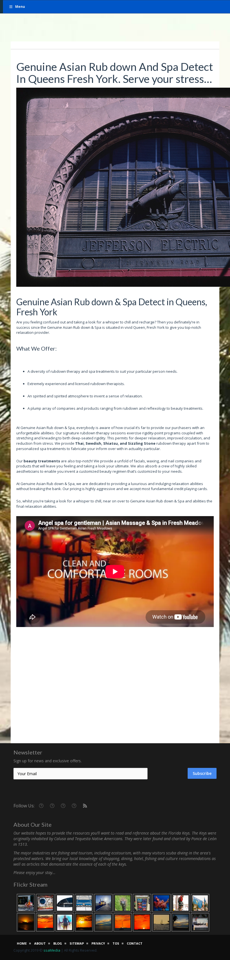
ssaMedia (51, 950)
